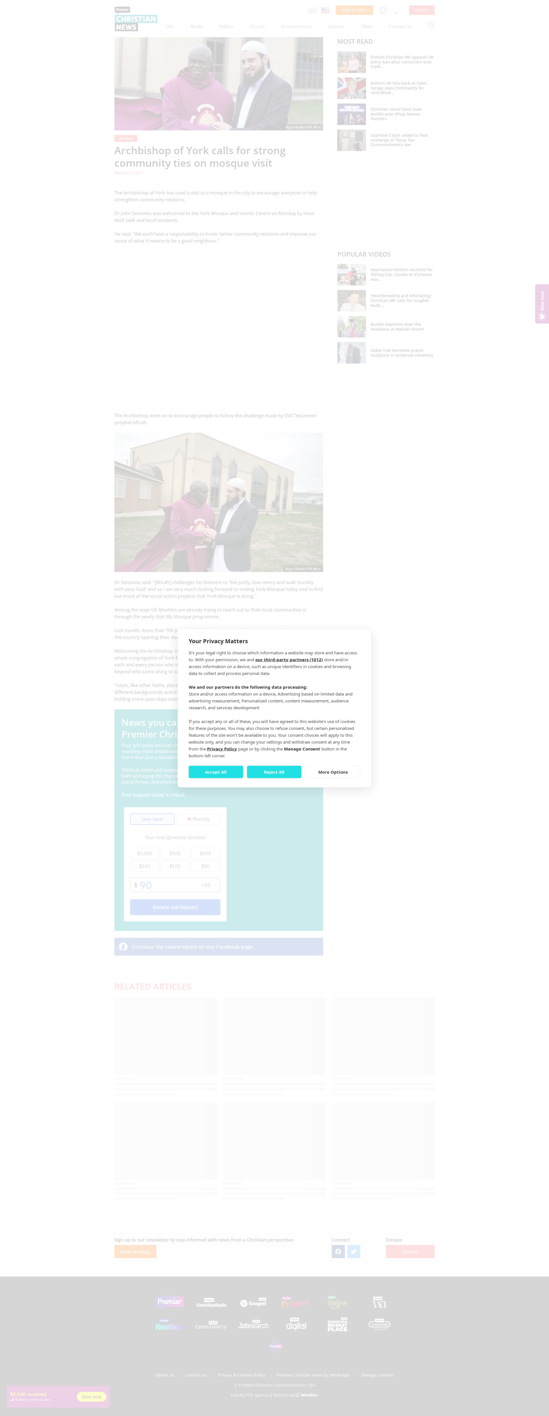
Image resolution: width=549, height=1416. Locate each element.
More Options (333, 772)
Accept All (216, 772)
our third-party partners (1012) (289, 659)
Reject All (274, 772)
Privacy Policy (222, 748)
